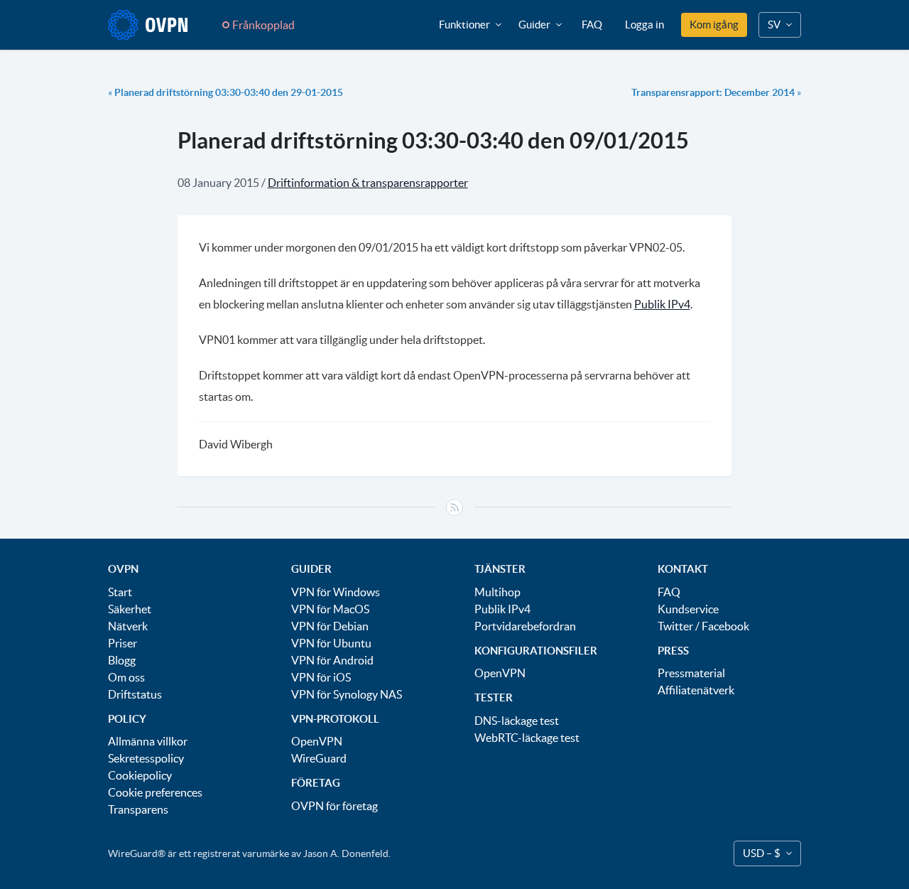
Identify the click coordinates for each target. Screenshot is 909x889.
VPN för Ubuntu (331, 643)
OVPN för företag (334, 805)
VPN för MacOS (330, 609)
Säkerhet (129, 609)
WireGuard (319, 758)
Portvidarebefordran (525, 626)
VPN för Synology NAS (346, 694)
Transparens (138, 809)
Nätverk (128, 626)
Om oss (126, 677)
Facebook (725, 626)
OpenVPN (316, 741)
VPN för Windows (335, 592)
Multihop (497, 592)
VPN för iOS (321, 677)
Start (120, 592)
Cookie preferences (155, 792)
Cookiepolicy (140, 775)
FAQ (592, 24)
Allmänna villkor (147, 741)
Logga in (644, 24)
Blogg (122, 660)
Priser (122, 643)
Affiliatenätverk (696, 690)
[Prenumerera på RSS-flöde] (454, 507)
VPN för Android (332, 660)
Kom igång (714, 24)
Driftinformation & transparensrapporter (368, 182)
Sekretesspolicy (146, 758)
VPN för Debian (330, 626)
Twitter (675, 626)
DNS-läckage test (516, 720)
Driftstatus (135, 694)
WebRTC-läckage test (526, 737)
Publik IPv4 (662, 304)
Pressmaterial (691, 673)
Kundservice (688, 609)
